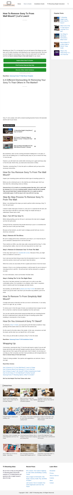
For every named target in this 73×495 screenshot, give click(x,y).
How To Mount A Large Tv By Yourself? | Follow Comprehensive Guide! (22, 371)
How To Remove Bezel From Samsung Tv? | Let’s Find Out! (19, 369)
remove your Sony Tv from (27, 288)
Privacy (52, 473)
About (51, 480)
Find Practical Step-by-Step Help (25, 65)
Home (19, 4)
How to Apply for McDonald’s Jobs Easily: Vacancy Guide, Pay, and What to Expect (36, 478)
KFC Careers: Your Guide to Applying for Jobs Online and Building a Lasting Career (36, 472)
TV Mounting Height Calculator (56, 4)
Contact (52, 483)
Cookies (52, 478)
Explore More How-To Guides (25, 60)
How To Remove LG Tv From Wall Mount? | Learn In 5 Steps (19, 367)
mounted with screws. (24, 252)
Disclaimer (52, 470)
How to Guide (27, 4)
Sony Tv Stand (14, 325)
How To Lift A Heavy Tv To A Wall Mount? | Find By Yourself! (19, 373)
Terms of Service (54, 475)
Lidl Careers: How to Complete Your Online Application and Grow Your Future (35, 484)
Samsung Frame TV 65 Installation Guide (21, 339)
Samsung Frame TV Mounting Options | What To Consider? (18, 374)
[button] (68, 4)
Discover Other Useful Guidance (25, 70)
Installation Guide (39, 4)
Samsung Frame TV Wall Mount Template (21, 76)
